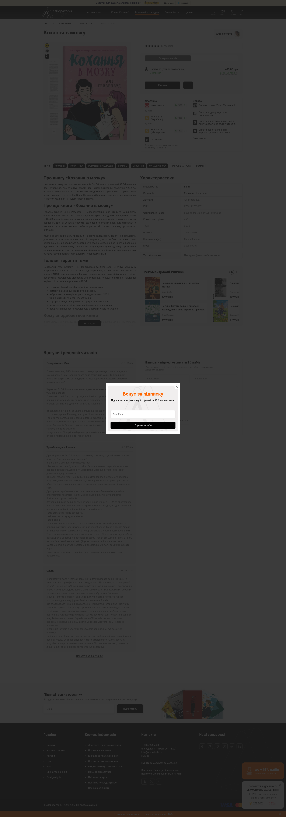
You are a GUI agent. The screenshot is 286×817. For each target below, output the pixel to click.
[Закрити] (176, 386)
